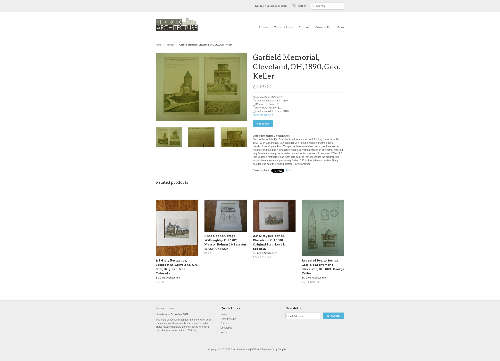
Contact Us (226, 327)
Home (224, 314)
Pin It (288, 170)
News (224, 332)
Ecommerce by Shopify (274, 349)
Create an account (276, 5)
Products (170, 45)
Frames (225, 323)
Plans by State (228, 318)
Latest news (165, 308)
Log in (258, 5)
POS (253, 349)
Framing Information (263, 114)
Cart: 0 (302, 5)
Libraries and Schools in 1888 (172, 314)
